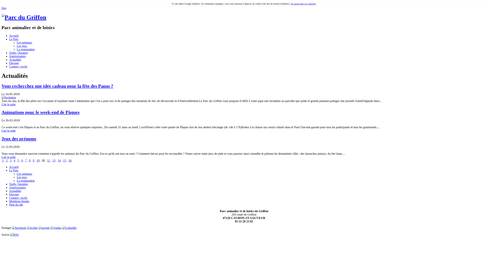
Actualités (15, 191)
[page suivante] (71, 160)
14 (59, 160)
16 (69, 160)
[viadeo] (56, 227)
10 (38, 160)
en (4, 8)
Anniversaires (17, 187)
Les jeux (22, 46)
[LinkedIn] (69, 227)
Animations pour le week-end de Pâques (40, 112)
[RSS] (14, 234)
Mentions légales (19, 201)
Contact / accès (18, 197)
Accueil (13, 167)
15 (64, 160)
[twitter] (32, 227)
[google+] (44, 227)
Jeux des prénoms (19, 138)
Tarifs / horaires (18, 184)
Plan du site (16, 204)
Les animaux (24, 42)
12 (48, 160)
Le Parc (13, 170)
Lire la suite (9, 104)
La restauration (26, 49)
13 (53, 160)
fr (2, 8)
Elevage (14, 194)
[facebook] (19, 227)
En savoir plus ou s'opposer (303, 3)
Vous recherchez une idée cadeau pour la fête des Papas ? (57, 86)
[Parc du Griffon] (24, 17)
